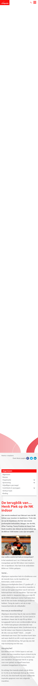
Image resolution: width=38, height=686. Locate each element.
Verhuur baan (7, 491)
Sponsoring (6, 482)
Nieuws (5, 477)
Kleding (5, 493)
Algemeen (6, 474)
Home (3, 455)
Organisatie (6, 480)
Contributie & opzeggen (11, 488)
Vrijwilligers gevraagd (10, 485)
